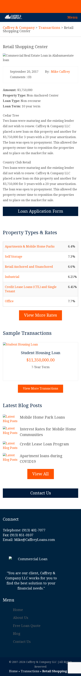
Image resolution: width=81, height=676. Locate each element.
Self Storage (13, 256)
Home (18, 610)
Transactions (30, 671)
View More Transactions (40, 388)
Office (9, 301)
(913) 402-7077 (42, 9)
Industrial (12, 277)
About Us (20, 618)
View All (40, 474)
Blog (16, 634)
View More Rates (40, 315)
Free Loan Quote (26, 626)
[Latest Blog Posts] (11, 418)
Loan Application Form (40, 211)
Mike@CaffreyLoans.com (34, 540)
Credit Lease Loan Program (44, 444)
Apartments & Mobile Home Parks (29, 246)
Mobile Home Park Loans (42, 417)
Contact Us (40, 493)
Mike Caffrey (60, 71)
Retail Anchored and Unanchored (29, 266)
